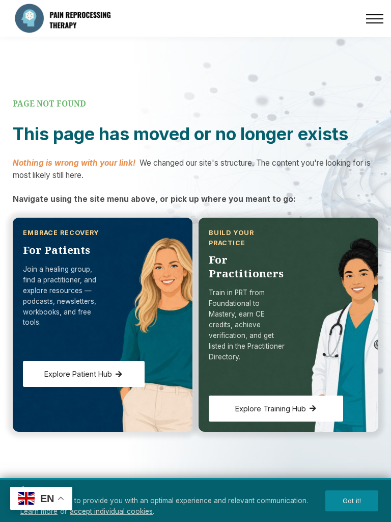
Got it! (352, 501)
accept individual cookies (111, 511)
